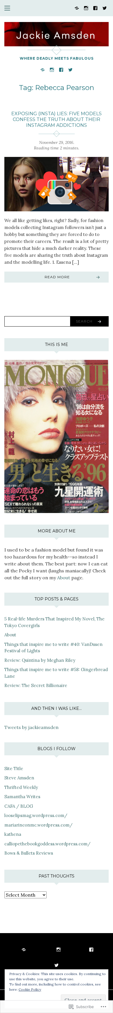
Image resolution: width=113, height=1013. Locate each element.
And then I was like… (56, 708)
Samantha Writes (22, 796)
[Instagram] (86, 7)
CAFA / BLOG (18, 806)
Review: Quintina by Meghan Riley (39, 660)
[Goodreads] (77, 7)
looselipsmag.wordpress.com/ (35, 815)
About (63, 577)
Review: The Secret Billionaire (35, 685)
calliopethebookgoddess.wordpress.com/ (47, 844)
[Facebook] (95, 7)
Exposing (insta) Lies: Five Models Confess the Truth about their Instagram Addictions (56, 119)
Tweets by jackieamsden (31, 727)
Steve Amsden (19, 778)
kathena (12, 834)
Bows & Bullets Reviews (28, 853)
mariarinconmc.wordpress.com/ (38, 825)
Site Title (13, 768)
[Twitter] (105, 7)
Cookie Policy (30, 989)
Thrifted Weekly (21, 787)
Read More (57, 277)
